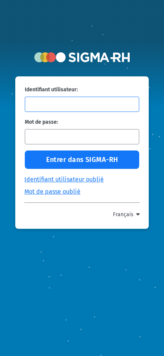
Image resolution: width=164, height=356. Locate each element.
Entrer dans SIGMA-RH (82, 159)
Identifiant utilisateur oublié (64, 179)
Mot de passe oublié (52, 191)
